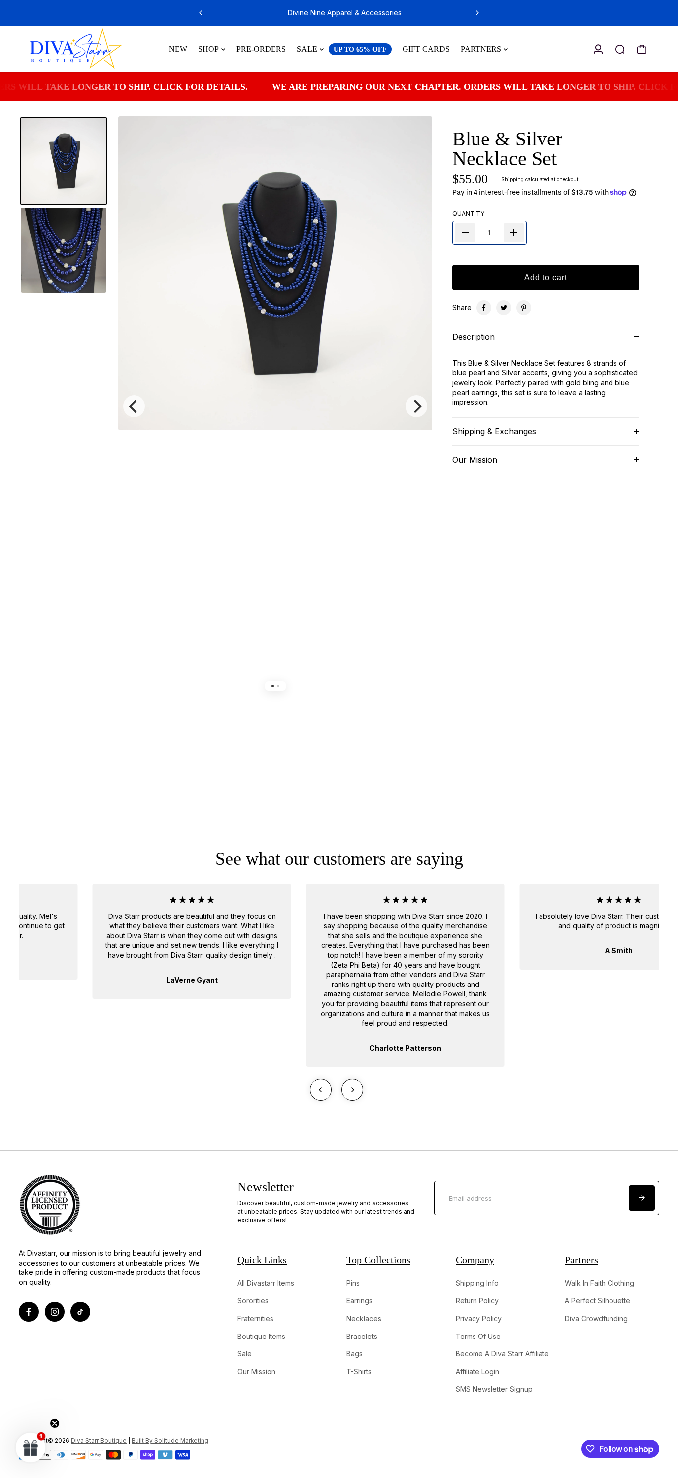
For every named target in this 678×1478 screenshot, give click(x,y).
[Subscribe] (642, 1198)
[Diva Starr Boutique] (88, 49)
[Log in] (598, 49)
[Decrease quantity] (465, 232)
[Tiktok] (80, 1312)
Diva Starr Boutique (99, 1440)
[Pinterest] (523, 307)
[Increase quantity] (514, 232)
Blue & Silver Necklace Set (507, 149)
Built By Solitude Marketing (170, 1440)
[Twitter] (503, 307)
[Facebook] (483, 307)
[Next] (477, 13)
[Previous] (201, 13)
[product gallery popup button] (414, 142)
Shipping (512, 179)
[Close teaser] (55, 1423)
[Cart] (642, 49)
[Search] (620, 49)
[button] (31, 1447)
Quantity (468, 213)
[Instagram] (55, 1312)
